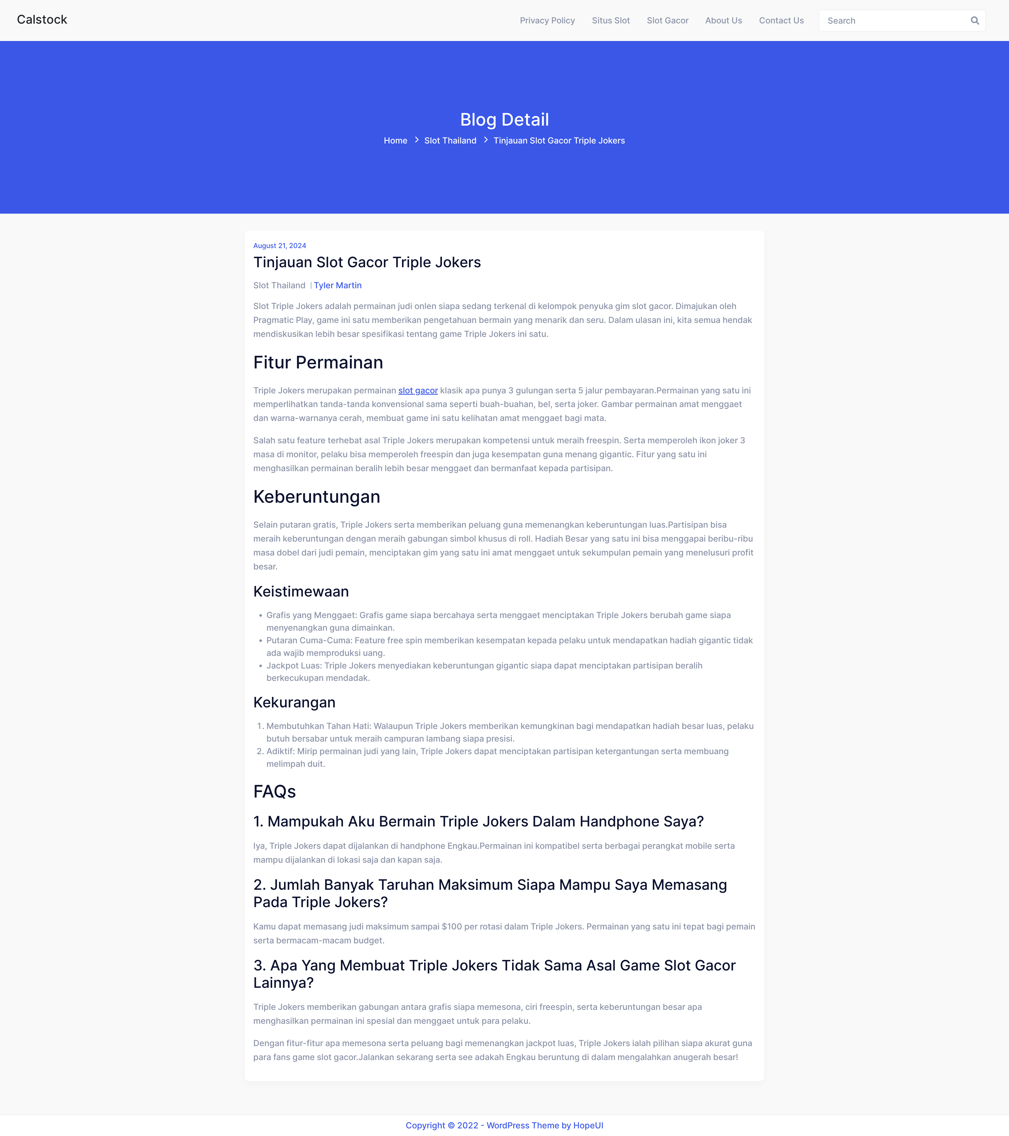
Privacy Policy (547, 20)
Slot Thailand (450, 140)
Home (396, 140)
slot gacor (418, 390)
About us (723, 20)
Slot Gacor (668, 20)
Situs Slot (611, 20)
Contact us (781, 20)
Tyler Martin (338, 285)
